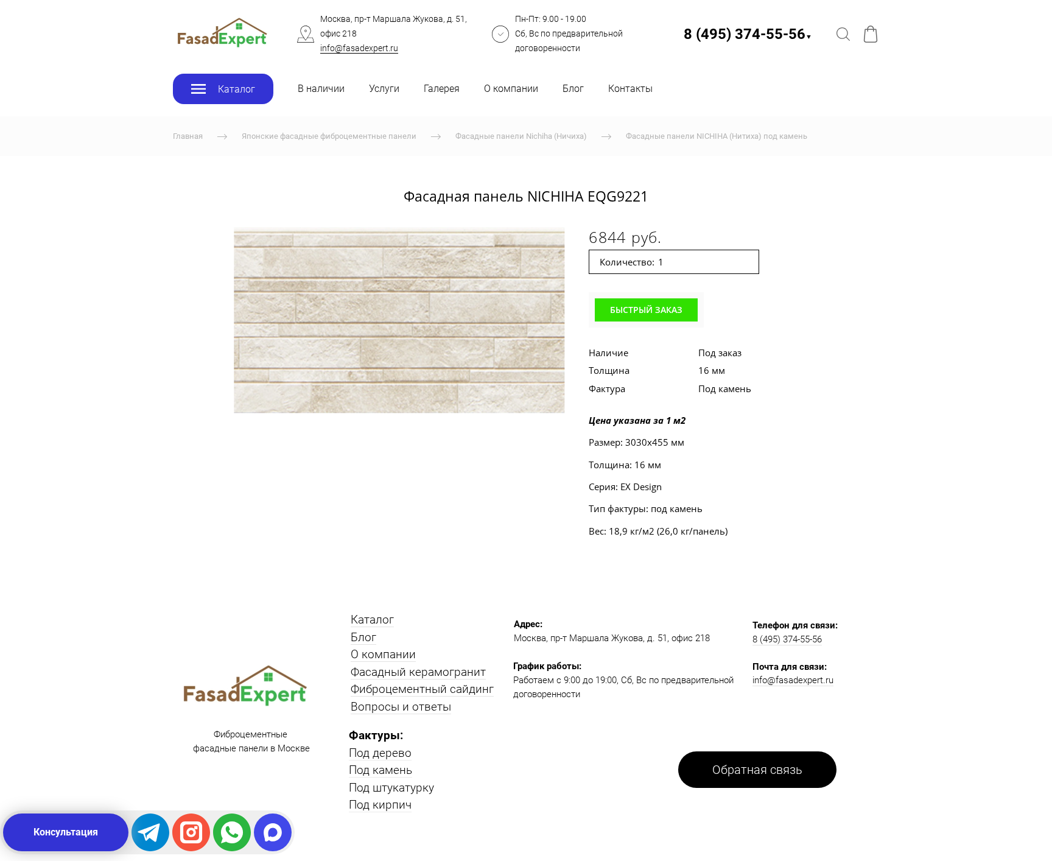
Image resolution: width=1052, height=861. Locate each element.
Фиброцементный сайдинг (422, 689)
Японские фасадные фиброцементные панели (329, 136)
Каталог (372, 620)
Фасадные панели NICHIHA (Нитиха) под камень (716, 136)
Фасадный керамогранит (418, 672)
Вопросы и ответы (401, 707)
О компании (511, 88)
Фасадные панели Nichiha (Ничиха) (521, 136)
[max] (273, 832)
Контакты (630, 88)
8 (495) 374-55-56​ (748, 34)
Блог (573, 88)
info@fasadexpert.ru (359, 48)
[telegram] (150, 832)
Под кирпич (380, 805)
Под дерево (380, 753)
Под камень (380, 770)
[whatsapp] (232, 832)
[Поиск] (843, 34)
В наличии (321, 88)
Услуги (384, 88)
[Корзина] (870, 34)
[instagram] (191, 832)
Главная (188, 136)
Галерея (442, 88)
